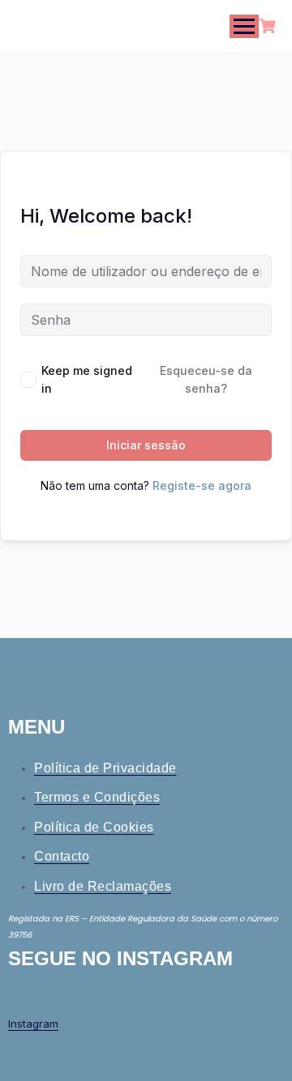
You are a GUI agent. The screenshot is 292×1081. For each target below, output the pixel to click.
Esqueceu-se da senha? (206, 379)
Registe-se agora (201, 485)
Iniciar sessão (146, 445)
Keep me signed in (86, 379)
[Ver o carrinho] (269, 26)
